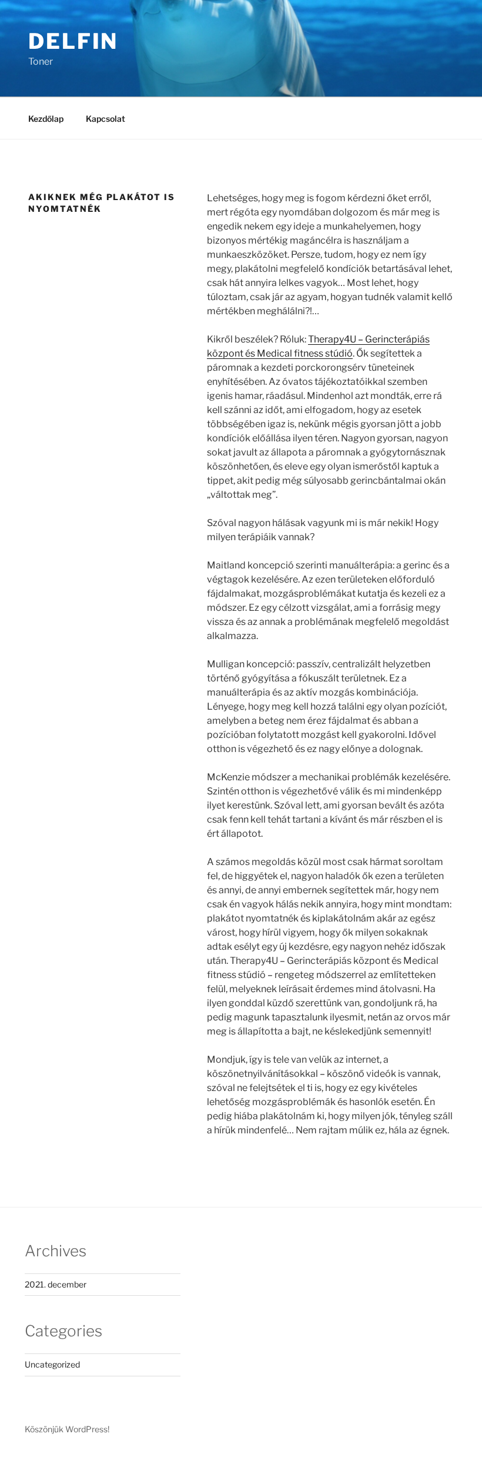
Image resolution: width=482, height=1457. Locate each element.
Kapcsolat (105, 119)
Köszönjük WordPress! (67, 1429)
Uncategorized (52, 1364)
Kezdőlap (45, 119)
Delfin (73, 41)
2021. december (55, 1284)
